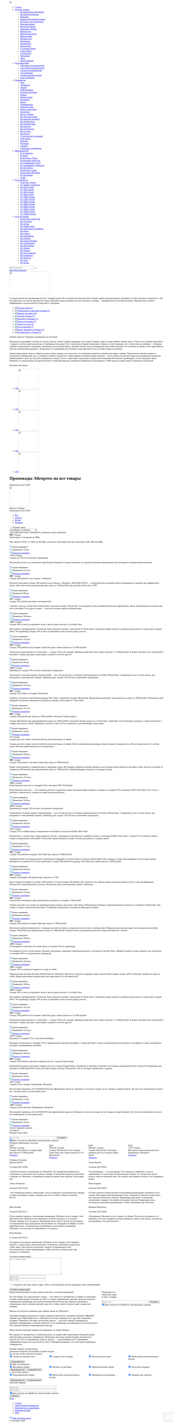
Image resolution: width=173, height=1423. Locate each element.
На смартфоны (27, 236)
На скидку (25, 134)
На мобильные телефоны (31, 229)
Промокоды (20, 80)
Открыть (13, 1155)
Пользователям (22, 63)
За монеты (25, 112)
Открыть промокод (21, 553)
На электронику (27, 243)
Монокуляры (26, 36)
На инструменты (28, 253)
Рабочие (24, 141)
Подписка (24, 99)
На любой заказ (27, 121)
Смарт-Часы (25, 51)
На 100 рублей (27, 187)
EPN (17, 1413)
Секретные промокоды (30, 148)
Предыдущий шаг (18, 1370)
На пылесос (25, 258)
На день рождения (28, 117)
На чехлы (24, 263)
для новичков (26, 73)
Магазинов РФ (22, 151)
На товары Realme (28, 241)
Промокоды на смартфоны (27, 1408)
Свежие (23, 146)
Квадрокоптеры (27, 24)
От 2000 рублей (27, 202)
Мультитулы (26, 39)
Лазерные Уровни (28, 29)
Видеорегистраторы (29, 14)
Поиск (23, 102)
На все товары (27, 114)
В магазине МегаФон (30, 173)
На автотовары (27, 246)
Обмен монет (26, 97)
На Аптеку (25, 250)
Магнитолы (25, 31)
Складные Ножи (28, 48)
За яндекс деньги (28, 182)
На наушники (26, 255)
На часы (24, 260)
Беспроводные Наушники (32, 12)
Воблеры (24, 17)
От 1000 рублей (27, 197)
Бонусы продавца (28, 109)
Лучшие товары (22, 9)
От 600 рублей (27, 194)
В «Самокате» (26, 153)
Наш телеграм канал (21, 1418)
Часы (22, 58)
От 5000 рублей (27, 209)
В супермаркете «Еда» (30, 163)
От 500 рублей (27, 192)
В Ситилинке (26, 175)
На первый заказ (28, 124)
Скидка (18, 517)
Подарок (19, 522)
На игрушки (26, 221)
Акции (23, 87)
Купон (18, 520)
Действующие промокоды (27, 1405)
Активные (25, 85)
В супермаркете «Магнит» (32, 165)
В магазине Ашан (28, 170)
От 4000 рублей (27, 207)
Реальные (24, 143)
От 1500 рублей (27, 199)
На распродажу (27, 129)
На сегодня (25, 131)
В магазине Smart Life (30, 160)
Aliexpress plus (26, 107)
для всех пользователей (31, 70)
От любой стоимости (30, 185)
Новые (23, 95)
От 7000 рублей (27, 211)
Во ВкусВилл (26, 168)
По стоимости (21, 180)
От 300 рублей (27, 190)
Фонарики (25, 56)
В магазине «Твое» (29, 158)
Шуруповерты (27, 61)
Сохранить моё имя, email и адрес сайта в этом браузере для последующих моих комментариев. (57, 1285)
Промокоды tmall (22, 1410)
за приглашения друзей (31, 75)
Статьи (18, 7)
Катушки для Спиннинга (32, 22)
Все (16, 515)
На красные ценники (30, 119)
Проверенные (26, 104)
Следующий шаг (17, 1362)
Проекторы (25, 46)
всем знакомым (27, 78)
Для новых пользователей (32, 65)
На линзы (24, 224)
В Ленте (24, 155)
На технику (25, 238)
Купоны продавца (28, 92)
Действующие (26, 90)
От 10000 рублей (28, 214)
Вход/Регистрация (17, 270)
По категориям (22, 216)
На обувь (24, 231)
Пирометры (25, 43)
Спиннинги (25, 53)
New (22, 82)
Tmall (22, 177)
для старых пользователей (32, 68)
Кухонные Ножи (28, 26)
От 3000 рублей (27, 204)
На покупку (25, 126)
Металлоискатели (28, 34)
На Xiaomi (25, 248)
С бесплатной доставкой (31, 136)
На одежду (25, 233)
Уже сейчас (25, 138)
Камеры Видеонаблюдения (32, 19)
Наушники (25, 41)
